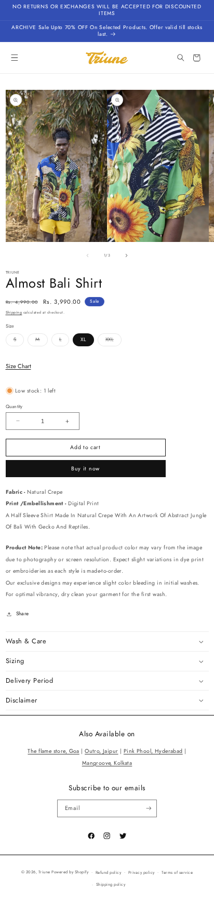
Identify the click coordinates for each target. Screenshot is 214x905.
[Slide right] (126, 255)
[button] (15, 58)
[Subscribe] (148, 808)
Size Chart (18, 366)
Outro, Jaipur (101, 751)
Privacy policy (141, 872)
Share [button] (22, 613)
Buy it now (85, 468)
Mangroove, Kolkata (107, 763)
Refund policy (108, 872)
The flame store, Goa (53, 751)
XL (83, 339)
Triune (44, 872)
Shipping (14, 312)
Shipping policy (110, 884)
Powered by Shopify (69, 872)
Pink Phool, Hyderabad (153, 751)
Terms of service (177, 872)
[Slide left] (87, 255)
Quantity (14, 406)
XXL (113, 341)
